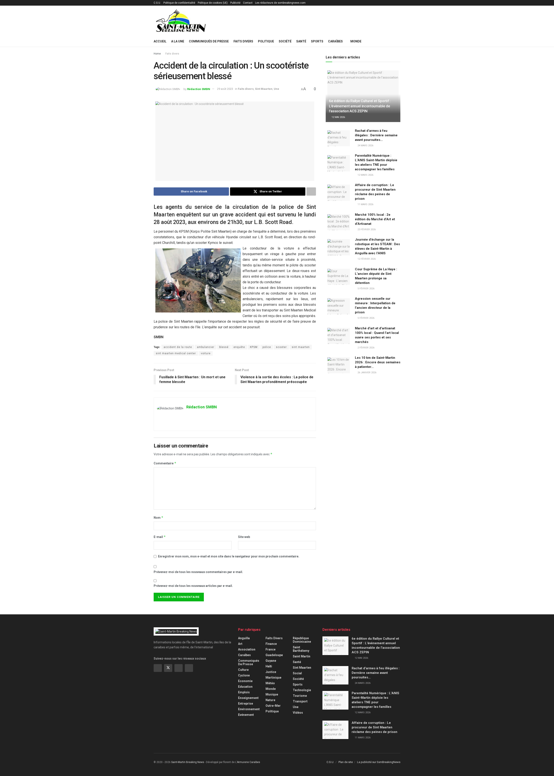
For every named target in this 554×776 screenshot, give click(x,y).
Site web (244, 537)
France (270, 649)
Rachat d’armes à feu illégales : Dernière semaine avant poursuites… (376, 135)
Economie (245, 681)
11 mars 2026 (365, 204)
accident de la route (178, 347)
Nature (270, 700)
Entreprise (245, 703)
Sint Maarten (263, 88)
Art (240, 644)
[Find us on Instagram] (178, 668)
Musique (272, 694)
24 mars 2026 (365, 145)
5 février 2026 (365, 288)
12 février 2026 (366, 259)
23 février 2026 (366, 229)
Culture (243, 669)
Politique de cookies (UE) (213, 2)
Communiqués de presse (209, 41)
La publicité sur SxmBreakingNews (378, 762)
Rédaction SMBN (198, 88)
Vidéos (298, 712)
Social (297, 673)
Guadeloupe (274, 655)
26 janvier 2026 (366, 372)
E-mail (160, 537)
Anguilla (244, 638)
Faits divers (243, 41)
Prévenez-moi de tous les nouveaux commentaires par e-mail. (198, 572)
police (267, 347)
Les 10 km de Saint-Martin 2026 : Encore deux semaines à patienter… (377, 362)
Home (157, 53)
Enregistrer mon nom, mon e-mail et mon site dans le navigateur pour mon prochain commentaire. (228, 556)
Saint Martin (301, 656)
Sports (317, 41)
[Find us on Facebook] (158, 668)
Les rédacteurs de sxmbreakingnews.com (280, 2)
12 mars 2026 (365, 175)
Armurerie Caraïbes (248, 762)
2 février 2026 (365, 347)
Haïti (269, 666)
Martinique (273, 677)
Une (276, 88)
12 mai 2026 (338, 117)
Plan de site (345, 762)
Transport (300, 701)
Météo (270, 683)
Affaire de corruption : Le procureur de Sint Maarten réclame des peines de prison (374, 727)
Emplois (244, 692)
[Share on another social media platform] (311, 191)
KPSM (254, 347)
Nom (158, 517)
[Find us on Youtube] (189, 668)
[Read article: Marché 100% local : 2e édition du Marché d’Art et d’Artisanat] (339, 222)
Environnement (249, 709)
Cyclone (244, 675)
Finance (271, 644)
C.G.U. (157, 2)
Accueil (160, 41)
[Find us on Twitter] (168, 668)
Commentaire (165, 463)
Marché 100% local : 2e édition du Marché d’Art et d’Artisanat (375, 219)
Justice (271, 672)
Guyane (271, 660)
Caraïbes (335, 41)
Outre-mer (273, 705)
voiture (206, 353)
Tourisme (300, 695)
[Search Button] (398, 41)
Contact (248, 2)
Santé (301, 41)
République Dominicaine (302, 639)
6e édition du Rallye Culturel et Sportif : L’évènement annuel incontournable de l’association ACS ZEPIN (360, 106)
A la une (177, 41)
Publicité (235, 2)
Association (246, 649)
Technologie (302, 690)
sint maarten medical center (176, 353)
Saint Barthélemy (301, 649)
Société (285, 41)
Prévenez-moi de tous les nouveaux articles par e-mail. (193, 586)
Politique (266, 41)
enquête (239, 347)
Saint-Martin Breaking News (187, 762)
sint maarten (301, 347)
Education (245, 686)
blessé (224, 347)
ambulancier (205, 347)
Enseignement (248, 698)
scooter (281, 347)
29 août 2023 (225, 88)
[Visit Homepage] (181, 21)
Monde (355, 41)
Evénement (246, 714)
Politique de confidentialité (179, 2)
